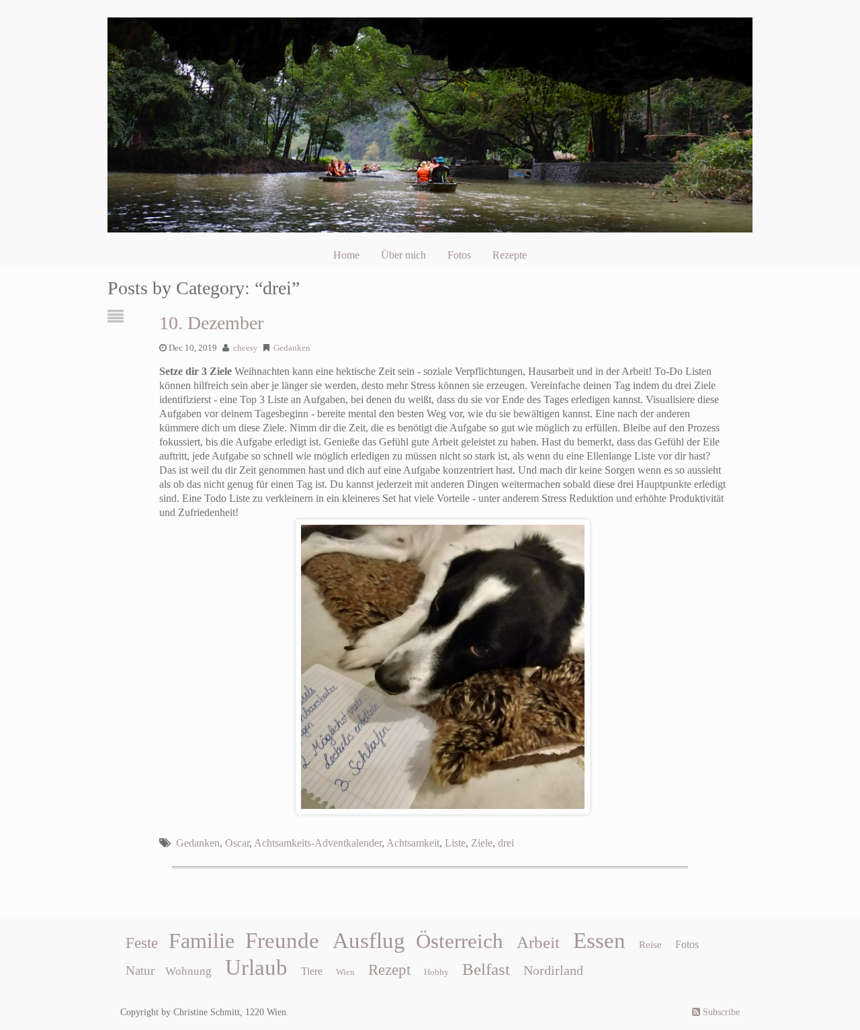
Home (346, 255)
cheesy (245, 348)
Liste (455, 843)
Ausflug (369, 940)
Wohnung (188, 971)
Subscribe (720, 1012)
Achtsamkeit (412, 843)
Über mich (403, 255)
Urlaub (256, 967)
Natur (140, 970)
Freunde (282, 940)
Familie (201, 940)
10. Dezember (211, 322)
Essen (599, 940)
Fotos (459, 255)
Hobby (436, 972)
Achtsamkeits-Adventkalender (318, 843)
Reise (650, 944)
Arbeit (538, 942)
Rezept (389, 969)
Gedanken (291, 348)
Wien (345, 972)
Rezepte (509, 255)
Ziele (481, 843)
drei (506, 843)
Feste (142, 943)
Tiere (311, 971)
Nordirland (553, 970)
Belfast (486, 968)
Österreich (459, 941)
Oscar (237, 843)
